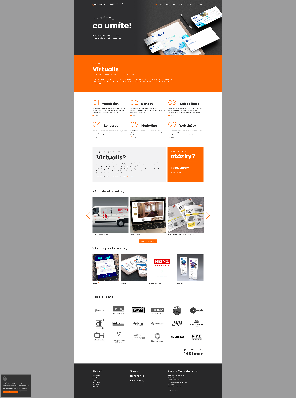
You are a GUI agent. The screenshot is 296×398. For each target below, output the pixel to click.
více (97, 115)
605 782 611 (181, 168)
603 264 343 (173, 384)
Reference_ (138, 375)
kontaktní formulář (176, 172)
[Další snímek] (206, 215)
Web (161, 5)
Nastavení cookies (173, 391)
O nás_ (135, 371)
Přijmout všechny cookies (10, 392)
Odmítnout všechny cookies (10, 395)
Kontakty (200, 5)
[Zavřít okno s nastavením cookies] (29, 376)
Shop (167, 5)
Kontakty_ (137, 380)
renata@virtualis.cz (175, 386)
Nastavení (23, 392)
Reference (190, 5)
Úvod (155, 5)
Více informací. (23, 388)
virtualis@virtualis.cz (175, 379)
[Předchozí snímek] (89, 215)
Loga (174, 5)
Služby (181, 5)
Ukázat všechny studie (148, 241)
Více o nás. (130, 177)
